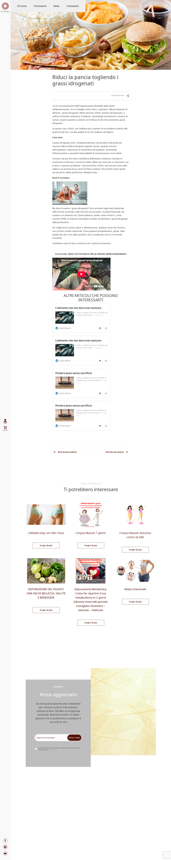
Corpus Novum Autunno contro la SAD (135, 535)
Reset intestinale (135, 589)
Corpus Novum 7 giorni (91, 533)
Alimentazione (117, 95)
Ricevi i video (74, 737)
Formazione (40, 6)
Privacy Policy (52, 750)
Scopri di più (46, 545)
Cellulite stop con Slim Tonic (46, 533)
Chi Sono (22, 6)
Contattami (73, 6)
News (56, 6)
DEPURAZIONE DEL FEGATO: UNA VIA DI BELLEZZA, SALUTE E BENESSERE (46, 593)
